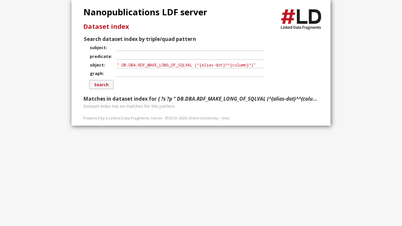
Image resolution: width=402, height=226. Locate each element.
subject (98, 47)
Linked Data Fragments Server (136, 118)
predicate (100, 56)
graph (96, 73)
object (97, 65)
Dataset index (106, 26)
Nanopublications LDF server (145, 12)
